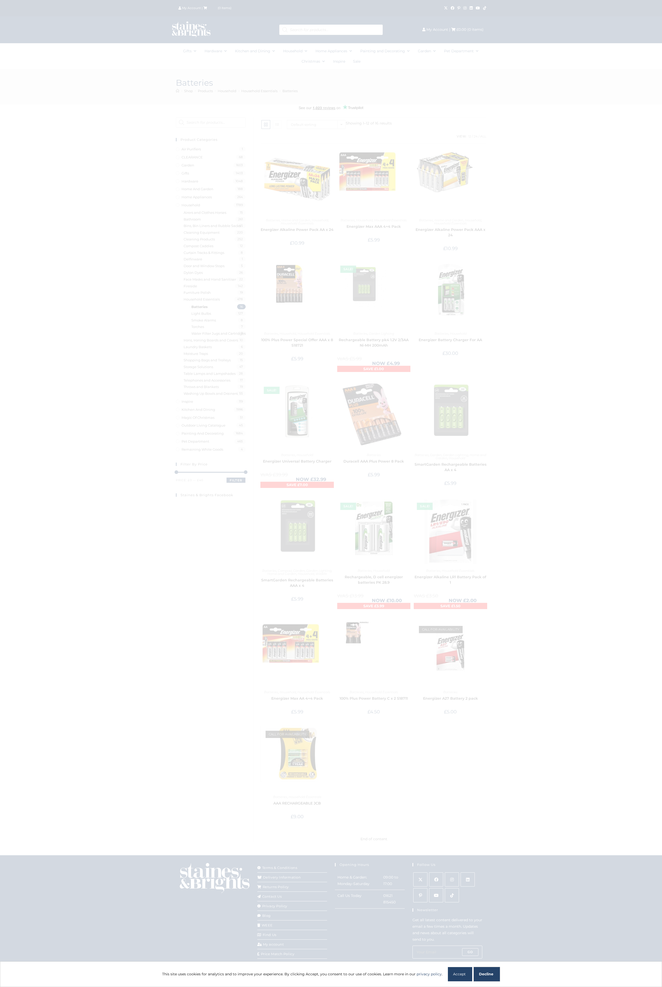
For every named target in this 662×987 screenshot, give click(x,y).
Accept (459, 974)
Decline (486, 974)
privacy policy (429, 974)
